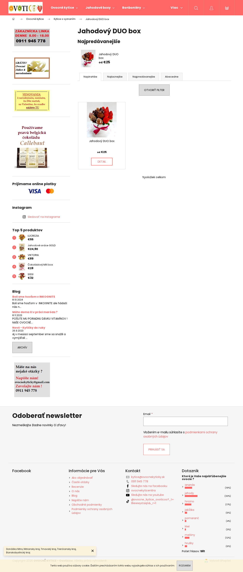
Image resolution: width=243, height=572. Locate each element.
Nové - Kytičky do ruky (28, 327)
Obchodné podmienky (87, 505)
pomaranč (192, 518)
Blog (74, 496)
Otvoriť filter (154, 90)
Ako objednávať (82, 478)
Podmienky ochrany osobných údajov (92, 511)
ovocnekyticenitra (143, 490)
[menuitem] (64, 7)
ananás (190, 485)
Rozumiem (185, 565)
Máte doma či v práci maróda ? (34, 312)
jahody (189, 493)
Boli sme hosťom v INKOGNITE (33, 296)
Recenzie (78, 487)
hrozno (189, 501)
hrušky (189, 543)
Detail (102, 162)
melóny (190, 535)
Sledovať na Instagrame (44, 217)
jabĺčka (189, 510)
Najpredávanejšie (144, 76)
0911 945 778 (139, 481)
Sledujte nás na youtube (147, 495)
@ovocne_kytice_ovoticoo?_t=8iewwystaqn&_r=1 (152, 501)
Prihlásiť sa (156, 449)
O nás (76, 491)
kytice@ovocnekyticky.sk (148, 477)
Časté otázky (80, 482)
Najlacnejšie (115, 76)
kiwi (187, 526)
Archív (22, 347)
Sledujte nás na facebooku (149, 486)
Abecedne (171, 76)
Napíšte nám (80, 500)
